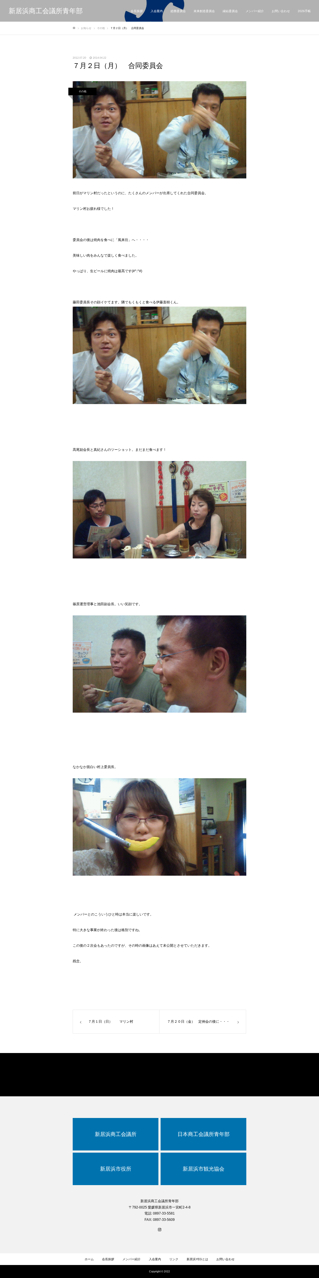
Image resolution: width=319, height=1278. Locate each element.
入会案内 (157, 11)
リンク (173, 1259)
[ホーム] (74, 28)
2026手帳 (304, 11)
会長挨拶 (137, 11)
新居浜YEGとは (197, 1259)
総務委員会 (178, 11)
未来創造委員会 (204, 11)
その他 (82, 91)
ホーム (89, 1259)
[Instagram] (159, 1229)
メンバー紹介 (255, 11)
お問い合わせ (281, 11)
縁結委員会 (230, 11)
